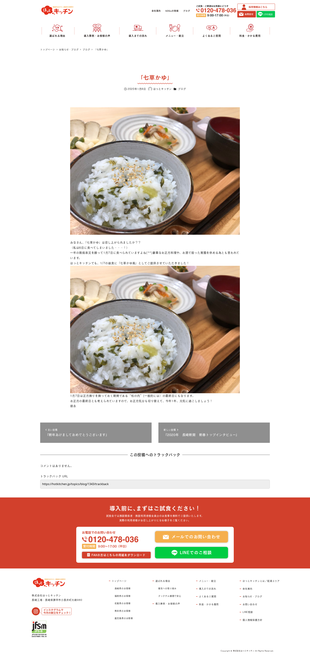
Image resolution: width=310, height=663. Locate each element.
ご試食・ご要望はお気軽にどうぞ (216, 11)
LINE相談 (248, 612)
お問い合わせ (250, 604)
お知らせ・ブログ (252, 596)
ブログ (186, 11)
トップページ (119, 580)
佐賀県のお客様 (123, 603)
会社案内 (156, 11)
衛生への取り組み (167, 588)
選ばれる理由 (162, 580)
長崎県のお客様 (123, 588)
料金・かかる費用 (209, 604)
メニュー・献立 (207, 580)
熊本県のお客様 (123, 611)
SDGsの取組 (172, 11)
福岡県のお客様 (123, 596)
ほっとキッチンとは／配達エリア (261, 580)
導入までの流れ (207, 588)
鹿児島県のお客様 (124, 618)
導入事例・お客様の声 (167, 603)
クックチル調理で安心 (169, 596)
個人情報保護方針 (252, 619)
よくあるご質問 (207, 596)
